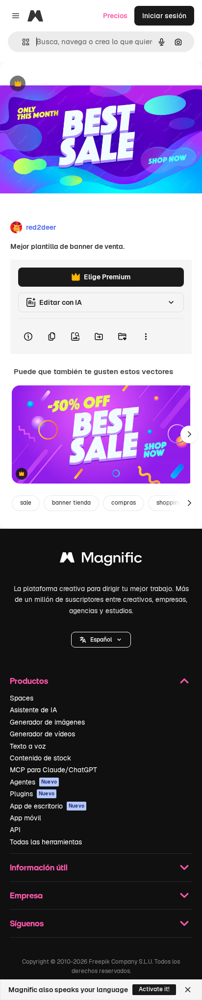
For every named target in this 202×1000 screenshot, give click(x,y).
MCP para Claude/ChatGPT (53, 769)
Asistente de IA (33, 709)
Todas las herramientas (46, 842)
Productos (29, 681)
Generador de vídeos (42, 734)
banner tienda (71, 503)
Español (101, 640)
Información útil (39, 867)
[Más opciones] (145, 336)
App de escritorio (47, 806)
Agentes (33, 782)
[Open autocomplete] (21, 42)
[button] (101, 640)
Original (62, 84)
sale (25, 503)
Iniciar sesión (164, 15)
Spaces (21, 698)
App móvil (25, 817)
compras (123, 503)
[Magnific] (101, 560)
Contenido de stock (40, 758)
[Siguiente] (189, 434)
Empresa (26, 895)
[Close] (188, 990)
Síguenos (27, 923)
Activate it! (154, 989)
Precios (115, 15)
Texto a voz (28, 746)
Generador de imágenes (47, 722)
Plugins (32, 793)
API (15, 829)
